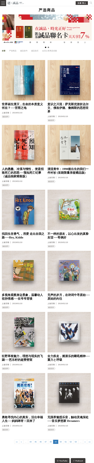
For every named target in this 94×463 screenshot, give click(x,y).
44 (31, 442)
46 (41, 442)
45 (36, 442)
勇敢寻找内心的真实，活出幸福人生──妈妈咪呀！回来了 (22, 419)
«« (17, 442)
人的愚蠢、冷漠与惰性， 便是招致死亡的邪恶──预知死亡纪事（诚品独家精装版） (23, 172)
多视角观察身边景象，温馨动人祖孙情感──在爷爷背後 (22, 296)
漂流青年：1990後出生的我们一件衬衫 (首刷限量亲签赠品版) (68, 170)
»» (90, 442)
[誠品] (16, 3)
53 (76, 442)
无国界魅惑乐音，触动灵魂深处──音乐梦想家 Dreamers (68, 419)
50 (61, 442)
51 (66, 442)
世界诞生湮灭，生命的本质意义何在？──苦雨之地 (22, 106)
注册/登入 (82, 3)
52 (71, 442)
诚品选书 (24, 51)
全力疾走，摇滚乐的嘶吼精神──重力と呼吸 (68, 357)
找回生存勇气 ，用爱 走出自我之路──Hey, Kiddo (23, 235)
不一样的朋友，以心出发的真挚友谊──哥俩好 (68, 235)
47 (46, 442)
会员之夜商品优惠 (49, 51)
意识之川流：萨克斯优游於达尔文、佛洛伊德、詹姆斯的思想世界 (68, 108)
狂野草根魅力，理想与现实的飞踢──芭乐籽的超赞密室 (22, 357)
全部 (4, 51)
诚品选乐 (35, 51)
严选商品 (13, 51)
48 (51, 442)
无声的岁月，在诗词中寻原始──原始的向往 (68, 296)
